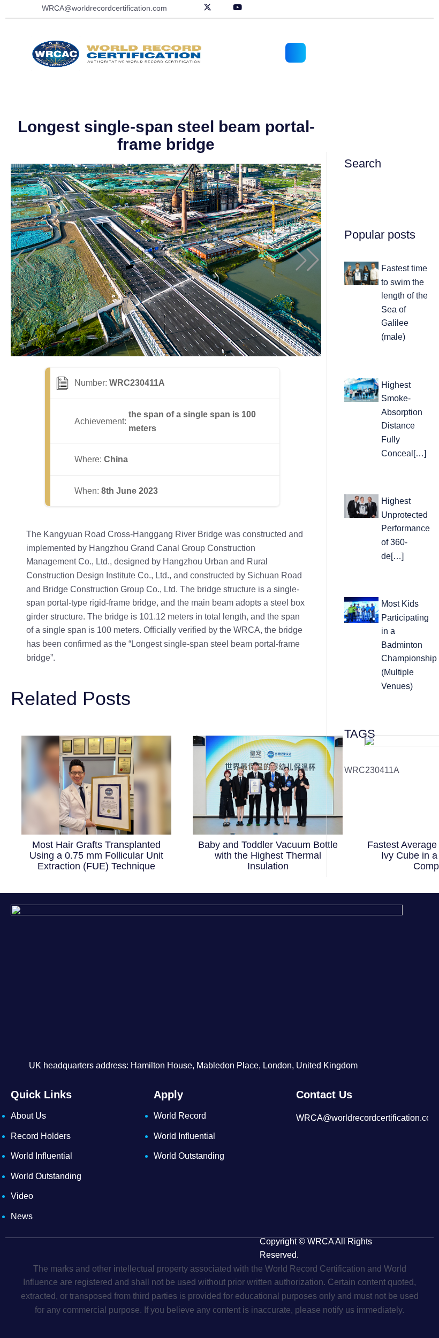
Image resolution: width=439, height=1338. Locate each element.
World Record (180, 1115)
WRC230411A (371, 770)
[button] (24, 260)
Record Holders (41, 1136)
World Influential (41, 1155)
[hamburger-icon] (295, 53)
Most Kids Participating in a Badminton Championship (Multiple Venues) (409, 645)
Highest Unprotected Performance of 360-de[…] (405, 528)
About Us (28, 1115)
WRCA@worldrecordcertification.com (104, 8)
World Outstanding (46, 1176)
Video (22, 1196)
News (22, 1216)
